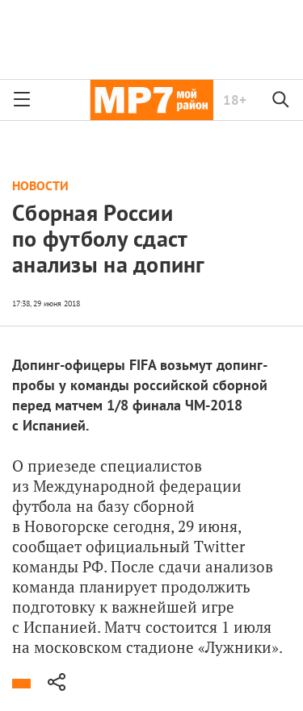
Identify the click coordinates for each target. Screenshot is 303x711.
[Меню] (22, 100)
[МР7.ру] (151, 100)
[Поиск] (281, 100)
